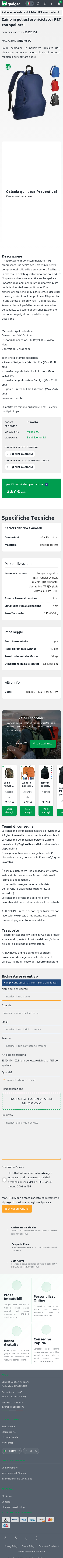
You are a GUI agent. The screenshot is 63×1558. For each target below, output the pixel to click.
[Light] (26, 1450)
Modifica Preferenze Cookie (31, 1551)
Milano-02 (33, 432)
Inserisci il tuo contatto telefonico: (26, 1046)
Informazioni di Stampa (14, 1473)
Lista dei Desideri (10, 1437)
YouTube (57, 1537)
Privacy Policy (11, 1546)
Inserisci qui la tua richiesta (21, 1122)
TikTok (47, 1537)
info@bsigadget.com (13, 1407)
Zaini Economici (36, 437)
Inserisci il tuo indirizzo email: (23, 1029)
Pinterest (26, 1537)
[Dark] (36, 1450)
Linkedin (15, 1537)
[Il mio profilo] (51, 3)
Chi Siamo (7, 1496)
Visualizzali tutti (42, 743)
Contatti (6, 1502)
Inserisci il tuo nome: (17, 996)
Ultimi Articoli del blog (13, 1507)
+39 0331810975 (14, 1403)
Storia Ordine (9, 1432)
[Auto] (31, 1450)
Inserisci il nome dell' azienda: (21, 1013)
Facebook (5, 1537)
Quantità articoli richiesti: (20, 1080)
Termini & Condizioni (49, 1546)
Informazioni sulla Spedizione (17, 1479)
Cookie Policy (28, 1546)
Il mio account (9, 1427)
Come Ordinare (10, 1468)
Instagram (36, 1537)
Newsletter (7, 1443)
